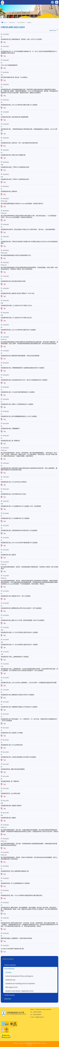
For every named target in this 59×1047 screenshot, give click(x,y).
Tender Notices (9, 995)
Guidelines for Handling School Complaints (20, 983)
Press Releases (21, 22)
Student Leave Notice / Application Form (19, 991)
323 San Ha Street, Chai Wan (43, 1009)
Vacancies (7, 999)
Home (4, 22)
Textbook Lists (10, 980)
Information (11, 22)
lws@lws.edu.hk (39, 1017)
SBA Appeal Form (11, 987)
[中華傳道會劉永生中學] (2, 2)
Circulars (8, 972)
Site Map (15, 1043)
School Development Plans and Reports (19, 976)
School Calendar (10, 965)
